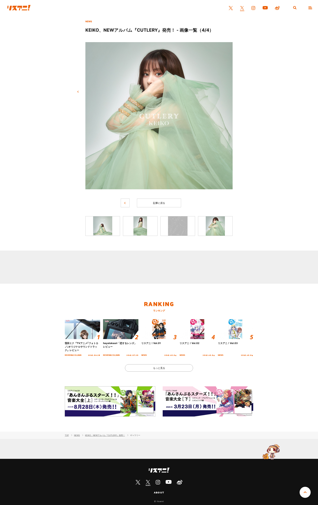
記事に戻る (159, 202)
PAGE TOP (305, 492)
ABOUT (159, 492)
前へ (78, 91)
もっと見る (159, 367)
